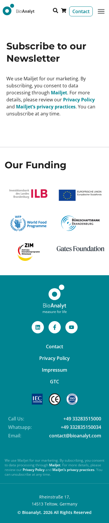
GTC (54, 381)
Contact (54, 346)
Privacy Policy (79, 99)
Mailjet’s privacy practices (46, 106)
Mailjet (59, 92)
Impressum (54, 370)
